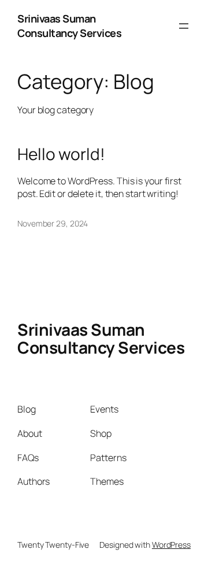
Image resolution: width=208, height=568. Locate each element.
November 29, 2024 (52, 223)
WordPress (171, 544)
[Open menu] (184, 26)
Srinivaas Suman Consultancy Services (69, 26)
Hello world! (61, 154)
